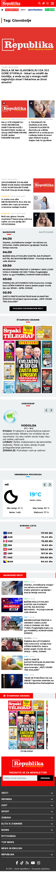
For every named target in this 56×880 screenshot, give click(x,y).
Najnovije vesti (13, 575)
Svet (26, 617)
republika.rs (25, 869)
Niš (7, 484)
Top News (7, 842)
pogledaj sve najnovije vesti (28, 308)
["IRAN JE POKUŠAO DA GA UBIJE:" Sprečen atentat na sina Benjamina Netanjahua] (12, 681)
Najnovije (9, 232)
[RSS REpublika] (33, 863)
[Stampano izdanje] (28, 359)
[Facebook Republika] (17, 863)
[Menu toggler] (52, 3)
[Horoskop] (47, 3)
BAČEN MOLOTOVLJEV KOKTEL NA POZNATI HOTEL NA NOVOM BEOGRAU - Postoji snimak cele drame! (28, 258)
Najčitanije (46, 232)
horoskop (28, 403)
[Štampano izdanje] (26, 725)
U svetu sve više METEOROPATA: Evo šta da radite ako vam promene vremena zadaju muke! (16, 203)
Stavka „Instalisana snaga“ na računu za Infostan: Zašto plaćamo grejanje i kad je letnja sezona (25, 245)
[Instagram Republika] (38, 863)
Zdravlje (5, 119)
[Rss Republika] (28, 863)
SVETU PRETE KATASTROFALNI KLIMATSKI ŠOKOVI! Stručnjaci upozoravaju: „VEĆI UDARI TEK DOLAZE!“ (27, 299)
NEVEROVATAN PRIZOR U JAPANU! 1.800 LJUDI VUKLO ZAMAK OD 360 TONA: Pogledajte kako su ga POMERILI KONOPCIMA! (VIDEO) (28, 272)
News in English (11, 848)
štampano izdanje (28, 319)
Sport (5, 811)
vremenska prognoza (28, 474)
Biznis (5, 830)
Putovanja (8, 836)
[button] (46, 410)
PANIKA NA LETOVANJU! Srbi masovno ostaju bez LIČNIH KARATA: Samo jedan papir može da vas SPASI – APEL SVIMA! (27, 285)
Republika (7, 854)
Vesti (23, 10)
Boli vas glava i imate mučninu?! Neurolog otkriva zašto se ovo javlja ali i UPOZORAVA (16, 220)
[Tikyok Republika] (22, 863)
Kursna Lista (28, 525)
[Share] (4, 103)
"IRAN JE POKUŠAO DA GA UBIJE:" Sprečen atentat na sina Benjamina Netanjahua (39, 680)
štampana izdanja (18, 695)
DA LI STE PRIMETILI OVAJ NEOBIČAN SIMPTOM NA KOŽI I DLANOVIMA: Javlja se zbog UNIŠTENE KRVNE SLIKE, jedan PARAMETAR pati (14, 130)
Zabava (6, 817)
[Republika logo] (11, 3)
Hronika (27, 638)
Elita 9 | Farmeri (11, 823)
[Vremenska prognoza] (43, 3)
